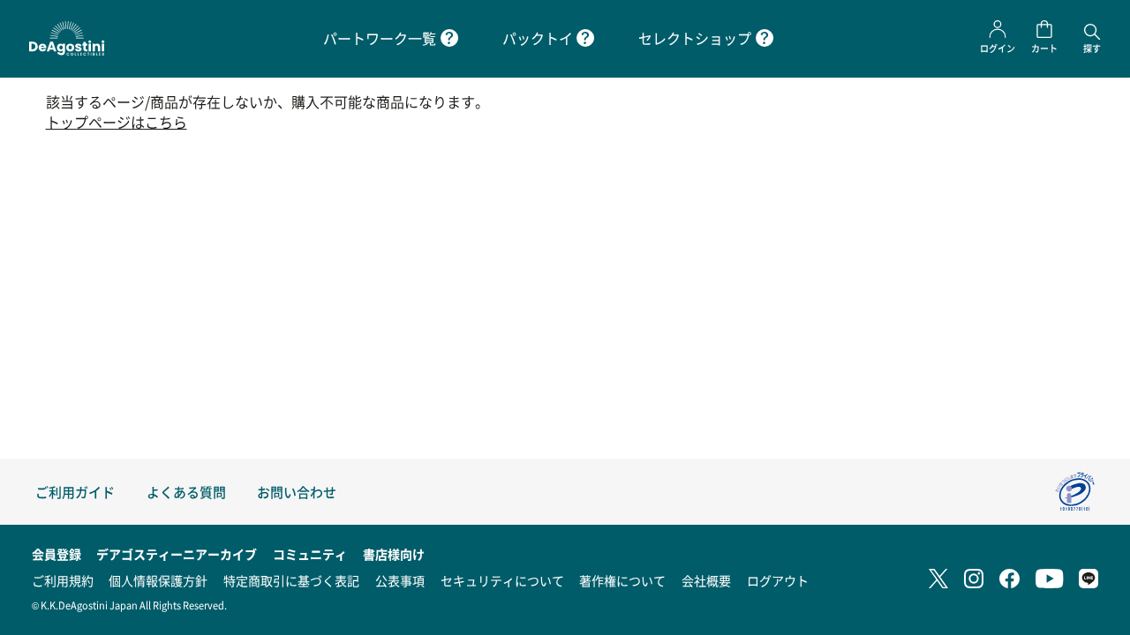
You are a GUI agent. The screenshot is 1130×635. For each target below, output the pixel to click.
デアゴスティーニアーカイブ (176, 554)
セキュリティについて (502, 580)
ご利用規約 (63, 580)
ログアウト (778, 580)
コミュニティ (310, 554)
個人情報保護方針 (158, 580)
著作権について (622, 580)
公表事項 (400, 580)
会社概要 (706, 580)
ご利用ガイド (75, 491)
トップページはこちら (116, 122)
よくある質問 (186, 491)
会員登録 (56, 554)
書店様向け (394, 554)
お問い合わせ (296, 491)
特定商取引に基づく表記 (291, 580)
